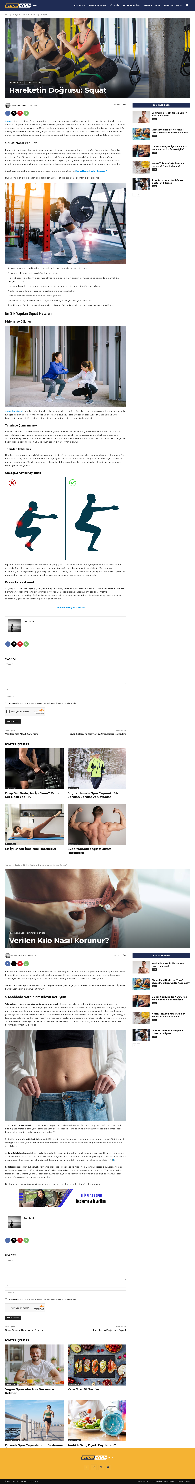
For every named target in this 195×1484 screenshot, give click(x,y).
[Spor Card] (8, 105)
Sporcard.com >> (173, 5)
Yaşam (187, 1481)
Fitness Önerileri (33, 82)
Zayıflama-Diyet (131, 5)
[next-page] (138, 194)
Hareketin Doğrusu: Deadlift (71, 607)
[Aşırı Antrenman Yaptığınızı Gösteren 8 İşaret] (141, 184)
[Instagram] (94, 1467)
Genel (155, 119)
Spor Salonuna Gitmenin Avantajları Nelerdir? (98, 734)
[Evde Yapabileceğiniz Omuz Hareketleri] (97, 824)
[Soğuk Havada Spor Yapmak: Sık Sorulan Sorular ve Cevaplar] (97, 768)
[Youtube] (108, 1467)
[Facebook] (7, 113)
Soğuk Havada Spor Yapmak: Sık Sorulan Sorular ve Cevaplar (93, 795)
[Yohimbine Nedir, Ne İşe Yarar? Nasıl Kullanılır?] (141, 117)
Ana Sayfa (79, 5)
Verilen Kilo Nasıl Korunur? (21, 734)
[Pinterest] (20, 113)
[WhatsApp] (26, 113)
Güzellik (114, 5)
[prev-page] (134, 194)
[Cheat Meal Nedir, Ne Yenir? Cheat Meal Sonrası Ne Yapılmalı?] (141, 134)
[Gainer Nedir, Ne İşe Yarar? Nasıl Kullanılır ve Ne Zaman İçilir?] (141, 151)
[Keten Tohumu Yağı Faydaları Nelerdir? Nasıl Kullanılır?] (141, 167)
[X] (14, 113)
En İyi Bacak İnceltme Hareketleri (31, 849)
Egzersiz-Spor (152, 5)
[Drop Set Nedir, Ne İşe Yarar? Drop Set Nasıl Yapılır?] (34, 768)
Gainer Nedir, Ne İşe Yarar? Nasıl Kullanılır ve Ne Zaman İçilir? (170, 148)
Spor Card (21, 105)
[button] (187, 5)
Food (154, 136)
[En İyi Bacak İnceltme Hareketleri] (34, 824)
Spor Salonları (97, 5)
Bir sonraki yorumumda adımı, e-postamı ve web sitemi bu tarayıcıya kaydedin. (42, 703)
